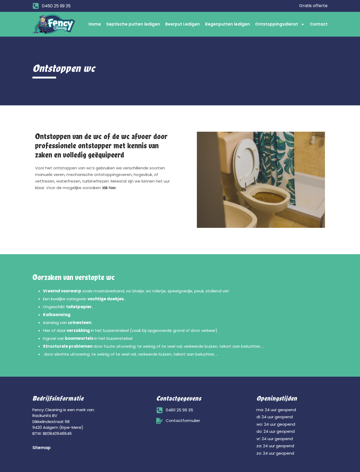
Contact (319, 24)
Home (95, 24)
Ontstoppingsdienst (276, 24)
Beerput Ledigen (182, 24)
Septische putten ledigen (133, 24)
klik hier (109, 187)
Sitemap (41, 448)
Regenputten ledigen (227, 24)
